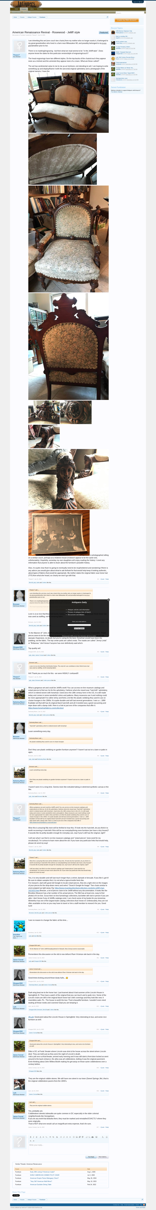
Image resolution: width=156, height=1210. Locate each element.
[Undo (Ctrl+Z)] (30, 1140)
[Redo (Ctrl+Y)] (33, 1140)
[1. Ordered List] (64, 1137)
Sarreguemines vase (121, 78)
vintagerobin (119, 53)
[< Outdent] (67, 1137)
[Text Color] (40, 1137)
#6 (98, 755)
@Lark (31, 1017)
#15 (98, 1067)
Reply (107, 579)
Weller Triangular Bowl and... (124, 52)
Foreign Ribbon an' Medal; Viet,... (125, 67)
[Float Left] (86, 1137)
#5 (98, 711)
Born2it (31, 582)
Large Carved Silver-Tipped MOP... (125, 73)
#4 (98, 677)
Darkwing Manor (19, 702)
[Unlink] (53, 1137)
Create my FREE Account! (127, 20)
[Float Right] (89, 1137)
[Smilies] (73, 1137)
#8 (98, 846)
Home (16, 9)
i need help (119, 43)
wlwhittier (118, 48)
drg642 (118, 38)
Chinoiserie (119, 80)
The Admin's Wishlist (116, 92)
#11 (98, 958)
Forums (24, 9)
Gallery (32, 9)
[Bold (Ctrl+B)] (30, 1137)
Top (141, 1204)
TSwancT (34, 35)
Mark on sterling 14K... (122, 36)
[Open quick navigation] (107, 17)
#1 (98, 579)
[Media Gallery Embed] (92, 1137)
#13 (98, 1006)
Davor (117, 59)
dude (38, 582)
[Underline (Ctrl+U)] (36, 1137)
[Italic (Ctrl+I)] (33, 1137)
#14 (98, 1029)
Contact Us (116, 1204)
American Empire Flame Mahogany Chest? (44, 1178)
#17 (98, 1127)
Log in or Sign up (138, 1)
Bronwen (16, 604)
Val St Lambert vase (121, 41)
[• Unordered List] (61, 1137)
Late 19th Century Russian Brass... (125, 57)
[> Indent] (70, 1137)
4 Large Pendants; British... (123, 46)
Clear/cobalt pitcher (121, 62)
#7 (98, 793)
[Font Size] (43, 1137)
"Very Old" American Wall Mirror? (41, 1181)
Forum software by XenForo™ (26, 1207)
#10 (98, 932)
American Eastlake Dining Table (40, 1184)
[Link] (50, 1137)
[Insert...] (82, 1137)
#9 (98, 909)
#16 (98, 1091)
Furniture (22, 35)
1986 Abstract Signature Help (124, 31)
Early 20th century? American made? (42, 1172)
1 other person (47, 680)
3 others (44, 582)
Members (39, 9)
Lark (14, 1007)
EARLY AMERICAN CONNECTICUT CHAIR (44, 1175)
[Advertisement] (60, 25)
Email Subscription (129, 1204)
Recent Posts (27, 12)
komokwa (16, 934)
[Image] (76, 1137)
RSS (144, 1205)
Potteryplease (120, 32)
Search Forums (16, 12)
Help (122, 1204)
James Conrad (39, 655)
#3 (98, 651)
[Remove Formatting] (102, 1137)
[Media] (79, 1137)
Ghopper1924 (17, 647)
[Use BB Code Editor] (106, 1137)
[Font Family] (46, 1137)
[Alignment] (57, 1137)
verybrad (118, 64)
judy (35, 582)
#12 (98, 981)
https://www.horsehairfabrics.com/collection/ (46, 708)
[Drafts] (96, 1137)
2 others (44, 625)
